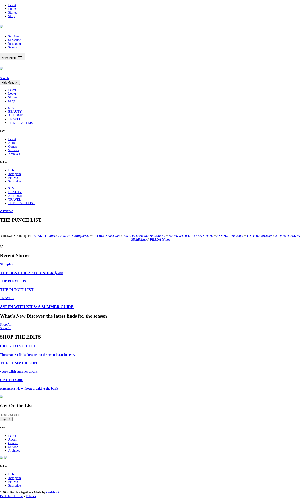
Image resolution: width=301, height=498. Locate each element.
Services (13, 36)
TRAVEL (14, 119)
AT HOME (15, 115)
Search (12, 47)
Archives (14, 154)
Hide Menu (8, 82)
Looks (12, 8)
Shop (11, 16)
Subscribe (14, 40)
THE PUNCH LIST (21, 122)
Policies (31, 496)
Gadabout (52, 492)
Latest (12, 5)
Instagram (14, 43)
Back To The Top (11, 496)
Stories (12, 12)
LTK (11, 170)
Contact (13, 146)
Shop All (5, 324)
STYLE (13, 108)
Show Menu (9, 57)
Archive (6, 211)
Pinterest (13, 177)
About (12, 143)
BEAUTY (15, 111)
